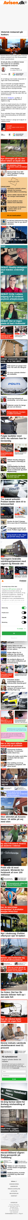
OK (14, 633)
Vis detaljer (20, 628)
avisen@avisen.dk (14, 1210)
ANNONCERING (14, 1184)
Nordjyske (11, 98)
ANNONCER (14, 1186)
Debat (3, 246)
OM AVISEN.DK (14, 1193)
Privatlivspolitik (15, 1068)
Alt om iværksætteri (14, 215)
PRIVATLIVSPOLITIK (14, 1189)
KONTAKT (14, 1196)
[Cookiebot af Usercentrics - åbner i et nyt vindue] (19, 581)
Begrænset (14, 638)
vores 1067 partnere (10, 589)
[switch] (24, 612)
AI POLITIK (14, 1191)
